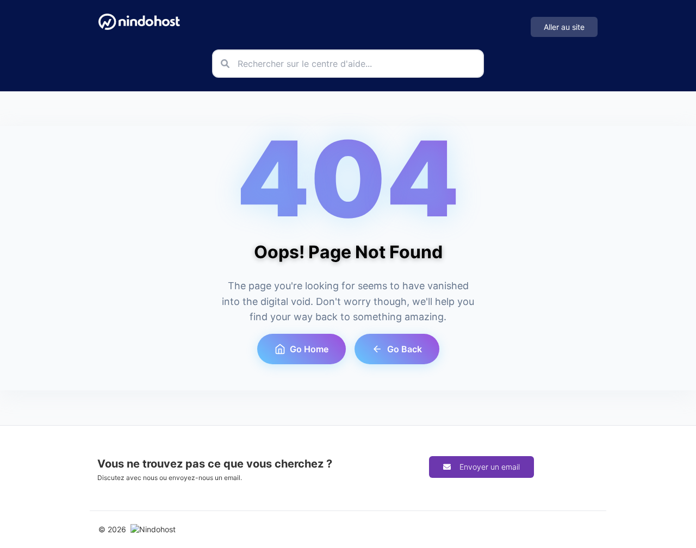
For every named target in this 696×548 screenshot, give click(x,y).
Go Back (404, 349)
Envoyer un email (489, 466)
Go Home (309, 349)
